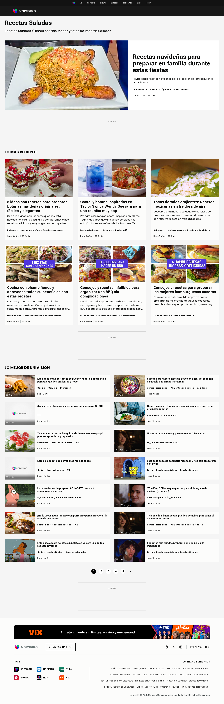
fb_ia (150, 442)
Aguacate (42, 497)
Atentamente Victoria (198, 230)
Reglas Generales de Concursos (119, 687)
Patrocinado (44, 524)
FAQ (181, 674)
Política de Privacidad (121, 668)
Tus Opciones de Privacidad (195, 687)
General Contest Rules (147, 687)
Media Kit (173, 674)
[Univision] (24, 11)
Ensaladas (42, 442)
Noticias (91, 3)
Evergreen (65, 388)
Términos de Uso (156, 668)
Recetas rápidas (160, 89)
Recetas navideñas (30, 230)
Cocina (41, 388)
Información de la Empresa (195, 668)
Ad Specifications (158, 674)
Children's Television (170, 687)
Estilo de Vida (14, 315)
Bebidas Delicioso (89, 230)
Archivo (136, 674)
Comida (52, 388)
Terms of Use (173, 668)
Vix (81, 3)
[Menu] (6, 11)
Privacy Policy (139, 668)
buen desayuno (155, 497)
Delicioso (158, 230)
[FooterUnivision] (26, 647)
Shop (148, 3)
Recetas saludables (62, 442)
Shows (103, 3)
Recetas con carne (108, 315)
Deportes (127, 3)
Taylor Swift (121, 230)
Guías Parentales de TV (197, 674)
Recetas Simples (55, 470)
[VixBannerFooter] (112, 632)
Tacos (179, 497)
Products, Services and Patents (149, 681)
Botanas (11, 230)
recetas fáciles (141, 89)
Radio (139, 3)
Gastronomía (128, 315)
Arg (149, 415)
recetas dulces (162, 415)
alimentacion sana (157, 388)
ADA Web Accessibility (120, 674)
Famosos (114, 3)
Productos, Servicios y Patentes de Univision (187, 681)
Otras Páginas (57, 646)
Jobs (144, 674)
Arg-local (202, 388)
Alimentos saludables (182, 388)
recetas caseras (181, 89)
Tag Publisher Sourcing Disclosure (117, 681)
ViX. (39, 415)
